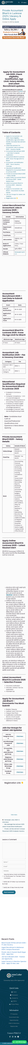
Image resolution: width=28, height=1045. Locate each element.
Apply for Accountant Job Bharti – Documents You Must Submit (15, 190)
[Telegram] (18, 1036)
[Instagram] (12, 1036)
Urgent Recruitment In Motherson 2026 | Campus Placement (13, 948)
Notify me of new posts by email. (13, 887)
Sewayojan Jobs (9, 820)
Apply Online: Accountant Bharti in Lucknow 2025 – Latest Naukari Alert (16, 179)
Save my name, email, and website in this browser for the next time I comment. (14, 876)
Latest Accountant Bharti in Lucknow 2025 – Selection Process (14, 185)
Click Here (19, 736)
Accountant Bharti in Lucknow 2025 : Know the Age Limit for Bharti (15, 158)
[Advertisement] (14, 56)
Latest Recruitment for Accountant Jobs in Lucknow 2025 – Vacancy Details (15, 147)
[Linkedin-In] (15, 1036)
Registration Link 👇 (12, 198)
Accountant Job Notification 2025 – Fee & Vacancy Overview (14, 164)
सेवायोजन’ (9, 595)
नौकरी (21, 91)
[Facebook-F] (10, 1036)
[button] (18, 2)
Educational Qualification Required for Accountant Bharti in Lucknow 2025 (15, 170)
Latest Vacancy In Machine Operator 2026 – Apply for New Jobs (14, 962)
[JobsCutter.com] (7, 2)
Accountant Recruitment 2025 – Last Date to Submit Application (15, 153)
